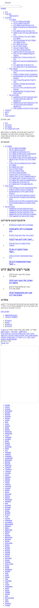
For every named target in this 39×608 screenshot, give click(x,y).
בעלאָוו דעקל (13, 68)
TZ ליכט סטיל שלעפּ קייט (21, 23)
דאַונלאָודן (8, 110)
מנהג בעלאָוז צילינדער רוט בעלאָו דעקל (13, 333)
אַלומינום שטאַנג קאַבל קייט (22, 50)
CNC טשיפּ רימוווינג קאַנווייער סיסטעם (25, 108)
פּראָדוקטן (8, 17)
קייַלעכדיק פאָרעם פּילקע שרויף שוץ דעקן (22, 195)
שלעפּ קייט (12, 19)
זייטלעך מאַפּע (5, 332)
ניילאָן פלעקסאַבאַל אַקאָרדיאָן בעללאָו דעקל (23, 188)
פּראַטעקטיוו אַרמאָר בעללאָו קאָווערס (25, 74)
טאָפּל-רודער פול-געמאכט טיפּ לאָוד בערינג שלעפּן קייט (24, 41)
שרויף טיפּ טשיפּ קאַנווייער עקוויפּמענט (25, 102)
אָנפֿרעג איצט (5, 311)
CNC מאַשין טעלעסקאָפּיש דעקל (31, 334)
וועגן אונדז (8, 14)
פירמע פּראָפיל (13, 16)
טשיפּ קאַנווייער (14, 95)
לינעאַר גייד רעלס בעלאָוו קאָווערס (11, 337)
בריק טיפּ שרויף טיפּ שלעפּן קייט (23, 65)
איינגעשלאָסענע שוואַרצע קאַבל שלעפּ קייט (23, 180)
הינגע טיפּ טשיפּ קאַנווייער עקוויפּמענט (25, 97)
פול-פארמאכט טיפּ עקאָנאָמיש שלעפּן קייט (22, 154)
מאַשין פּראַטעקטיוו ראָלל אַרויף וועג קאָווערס (23, 201)
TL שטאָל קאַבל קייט (20, 46)
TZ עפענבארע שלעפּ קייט (21, 21)
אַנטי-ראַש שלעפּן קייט (20, 44)
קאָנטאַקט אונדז (10, 116)
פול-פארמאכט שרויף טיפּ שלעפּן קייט (25, 67)
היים (6, 12)
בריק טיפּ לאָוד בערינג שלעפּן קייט (24, 31)
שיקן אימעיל (5, 343)
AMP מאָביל (23, 332)
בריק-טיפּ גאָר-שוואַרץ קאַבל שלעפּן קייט (22, 178)
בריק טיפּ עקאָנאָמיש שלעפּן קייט (23, 25)
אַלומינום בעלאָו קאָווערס (16, 335)
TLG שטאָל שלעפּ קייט (20, 48)
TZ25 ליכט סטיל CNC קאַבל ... (21, 239)
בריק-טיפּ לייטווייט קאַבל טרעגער (23, 51)
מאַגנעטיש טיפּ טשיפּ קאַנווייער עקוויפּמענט (22, 214)
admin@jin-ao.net (11, 315)
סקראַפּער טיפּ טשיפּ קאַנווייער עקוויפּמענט (22, 210)
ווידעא (7, 112)
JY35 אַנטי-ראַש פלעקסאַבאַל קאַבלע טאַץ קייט (20, 294)
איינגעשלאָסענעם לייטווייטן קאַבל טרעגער (22, 176)
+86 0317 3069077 (11, 317)
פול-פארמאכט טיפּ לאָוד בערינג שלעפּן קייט (23, 157)
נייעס (6, 114)
